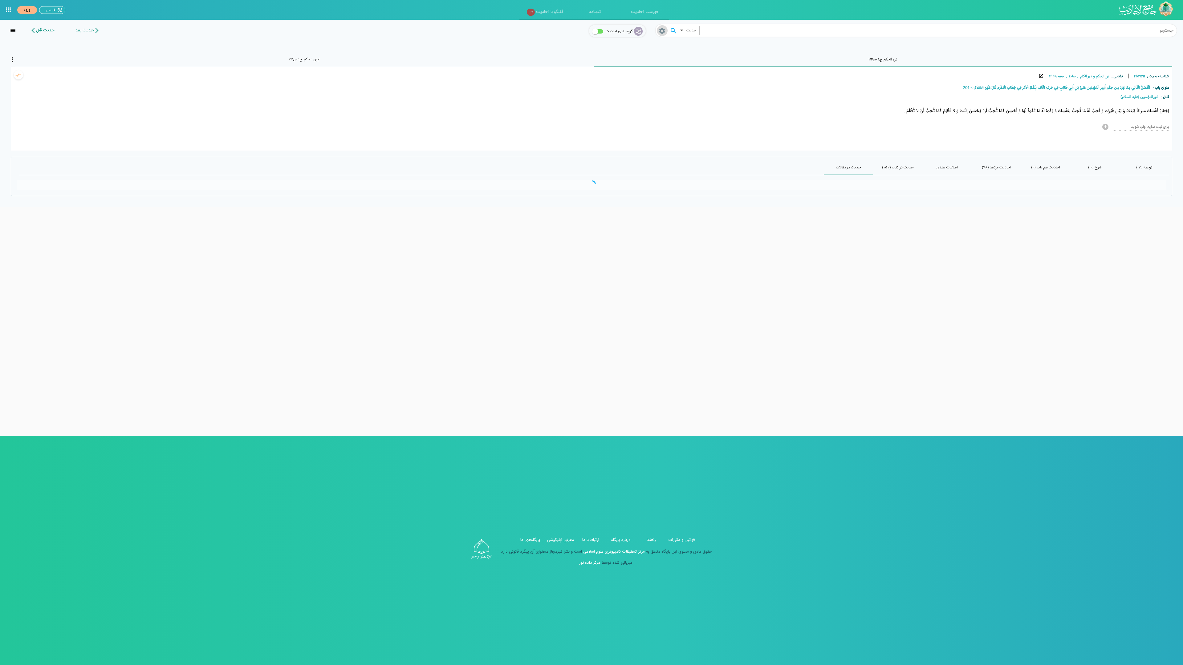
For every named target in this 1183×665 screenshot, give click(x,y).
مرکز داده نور (589, 562)
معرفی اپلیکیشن (560, 540)
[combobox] (938, 30)
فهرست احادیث (644, 12)
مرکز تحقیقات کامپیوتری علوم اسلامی (613, 551)
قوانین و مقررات (682, 540)
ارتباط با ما (590, 540)
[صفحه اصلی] (1148, 9)
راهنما (651, 540)
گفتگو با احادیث (545, 12)
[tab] (883, 59)
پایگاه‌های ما (530, 540)
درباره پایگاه (621, 540)
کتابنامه (595, 12)
